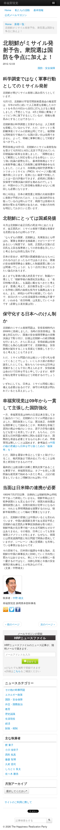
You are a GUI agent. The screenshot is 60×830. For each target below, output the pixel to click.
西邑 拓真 (10, 754)
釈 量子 (9, 745)
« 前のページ (12, 624)
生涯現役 (10, 718)
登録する (31, 661)
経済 (7, 723)
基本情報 (38, 10)
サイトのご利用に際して (18, 802)
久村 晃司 (10, 764)
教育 (7, 709)
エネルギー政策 (14, 694)
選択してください (16, 791)
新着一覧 (19, 24)
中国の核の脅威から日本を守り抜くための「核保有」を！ (29, 446)
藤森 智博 (10, 759)
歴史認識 (10, 714)
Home (8, 10)
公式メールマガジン (16, 15)
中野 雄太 (18, 598)
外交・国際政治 (14, 704)
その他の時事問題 (15, 689)
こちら (17, 671)
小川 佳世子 (11, 749)
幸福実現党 (11, 3)
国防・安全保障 (46, 68)
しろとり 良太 (13, 769)
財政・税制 (11, 728)
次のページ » (47, 624)
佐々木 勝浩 (11, 773)
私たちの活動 (22, 10)
